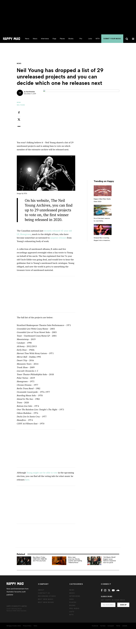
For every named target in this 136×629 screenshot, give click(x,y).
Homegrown (25, 234)
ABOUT (41, 590)
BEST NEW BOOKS (46, 602)
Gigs (54, 39)
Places (62, 39)
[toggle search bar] (126, 38)
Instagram (111, 626)
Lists (90, 39)
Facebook (95, 626)
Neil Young (21, 105)
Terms (35, 626)
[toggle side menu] (133, 38)
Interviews (45, 39)
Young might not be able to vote (41, 472)
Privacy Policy (27, 626)
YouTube (103, 626)
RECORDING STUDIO (47, 596)
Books (70, 39)
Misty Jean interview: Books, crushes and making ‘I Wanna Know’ (75, 559)
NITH (97, 39)
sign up (123, 605)
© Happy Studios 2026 (14, 626)
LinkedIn (124, 626)
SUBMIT (112, 39)
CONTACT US (44, 593)
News (27, 39)
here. (27, 479)
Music (35, 39)
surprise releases (58, 237)
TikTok (118, 626)
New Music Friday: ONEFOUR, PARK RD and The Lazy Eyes (40, 559)
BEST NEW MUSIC (45, 599)
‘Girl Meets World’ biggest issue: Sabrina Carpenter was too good (109, 559)
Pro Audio (81, 43)
